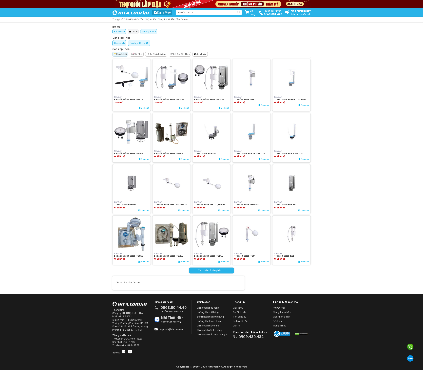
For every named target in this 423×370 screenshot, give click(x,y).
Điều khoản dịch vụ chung (210, 316)
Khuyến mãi (279, 307)
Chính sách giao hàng (208, 325)
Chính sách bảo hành (208, 307)
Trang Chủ (117, 19)
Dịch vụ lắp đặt (241, 321)
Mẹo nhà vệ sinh (281, 316)
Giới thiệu (238, 307)
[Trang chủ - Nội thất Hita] (130, 304)
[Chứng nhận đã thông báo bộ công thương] (282, 333)
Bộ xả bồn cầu (154, 19)
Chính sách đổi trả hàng (209, 330)
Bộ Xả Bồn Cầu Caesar (176, 19)
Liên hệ (237, 325)
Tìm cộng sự (239, 316)
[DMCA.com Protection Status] (301, 334)
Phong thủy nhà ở (282, 312)
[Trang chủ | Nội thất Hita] (130, 13)
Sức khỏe (278, 321)
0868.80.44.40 (174, 307)
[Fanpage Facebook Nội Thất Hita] (123, 352)
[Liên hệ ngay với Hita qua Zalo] (410, 358)
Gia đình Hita (239, 312)
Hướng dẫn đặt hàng (208, 312)
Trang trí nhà (279, 325)
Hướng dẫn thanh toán (209, 321)
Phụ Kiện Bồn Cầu (135, 19)
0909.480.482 (251, 336)
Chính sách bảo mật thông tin (212, 334)
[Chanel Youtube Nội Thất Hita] (129, 352)
